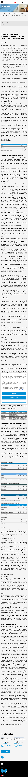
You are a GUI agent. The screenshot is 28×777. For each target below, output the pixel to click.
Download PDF (5, 22)
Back (3, 24)
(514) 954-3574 (17, 743)
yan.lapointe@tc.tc (18, 745)
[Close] (25, 374)
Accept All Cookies (14, 397)
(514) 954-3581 (4, 743)
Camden (8, 775)
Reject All (14, 393)
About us (5, 751)
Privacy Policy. (22, 389)
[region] (14, 388)
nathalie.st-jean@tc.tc (6, 745)
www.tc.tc (20, 294)
